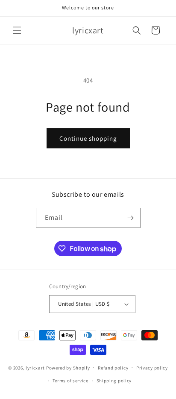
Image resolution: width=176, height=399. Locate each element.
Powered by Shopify (68, 367)
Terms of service (70, 381)
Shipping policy (114, 381)
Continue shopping (88, 138)
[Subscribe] (130, 218)
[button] (17, 30)
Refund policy (113, 368)
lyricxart (35, 367)
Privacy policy (152, 368)
